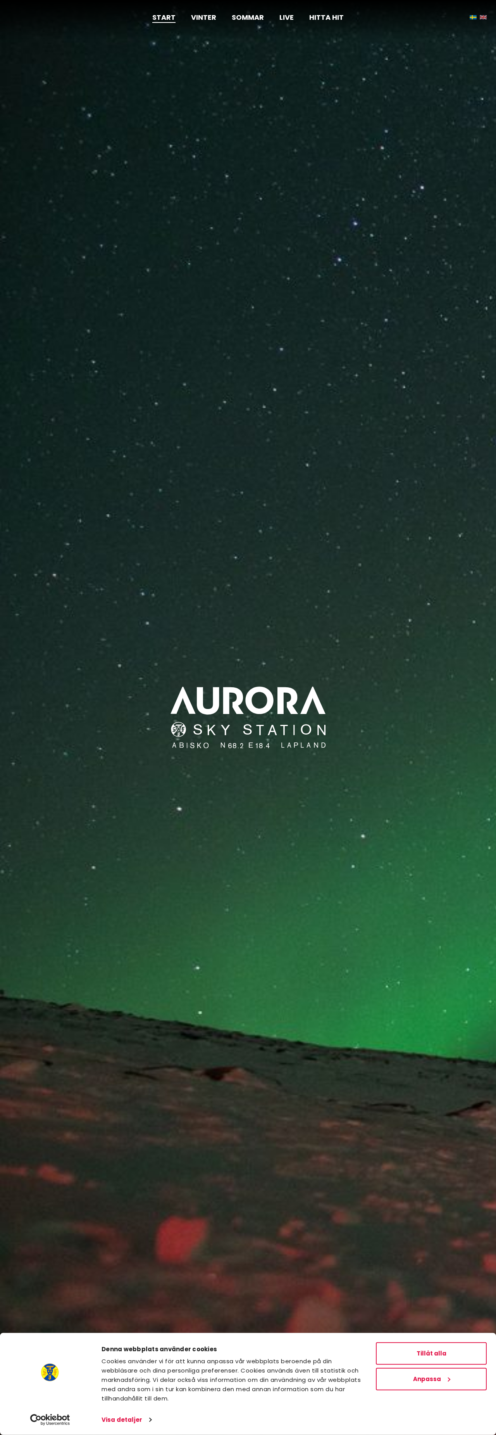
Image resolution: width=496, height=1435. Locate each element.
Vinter (203, 17)
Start (164, 17)
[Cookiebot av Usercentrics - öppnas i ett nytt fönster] (50, 1420)
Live (286, 17)
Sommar (248, 17)
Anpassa (427, 1378)
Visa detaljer (122, 1420)
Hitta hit (326, 17)
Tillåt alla (431, 1353)
